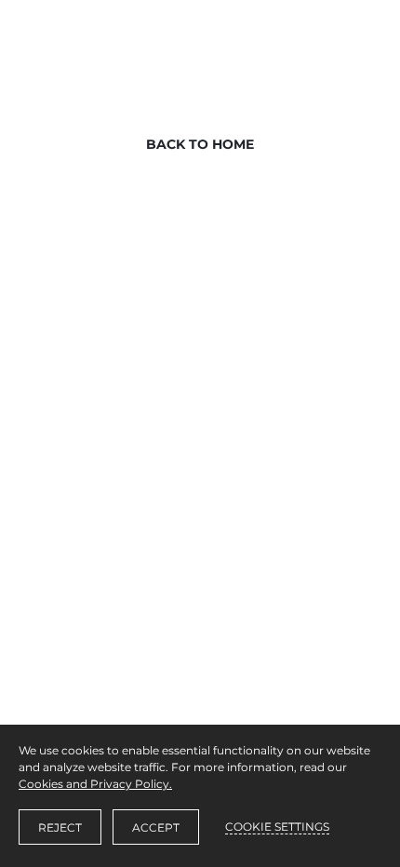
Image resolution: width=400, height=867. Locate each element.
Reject (60, 827)
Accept (156, 827)
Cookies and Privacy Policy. (95, 784)
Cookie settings (277, 827)
